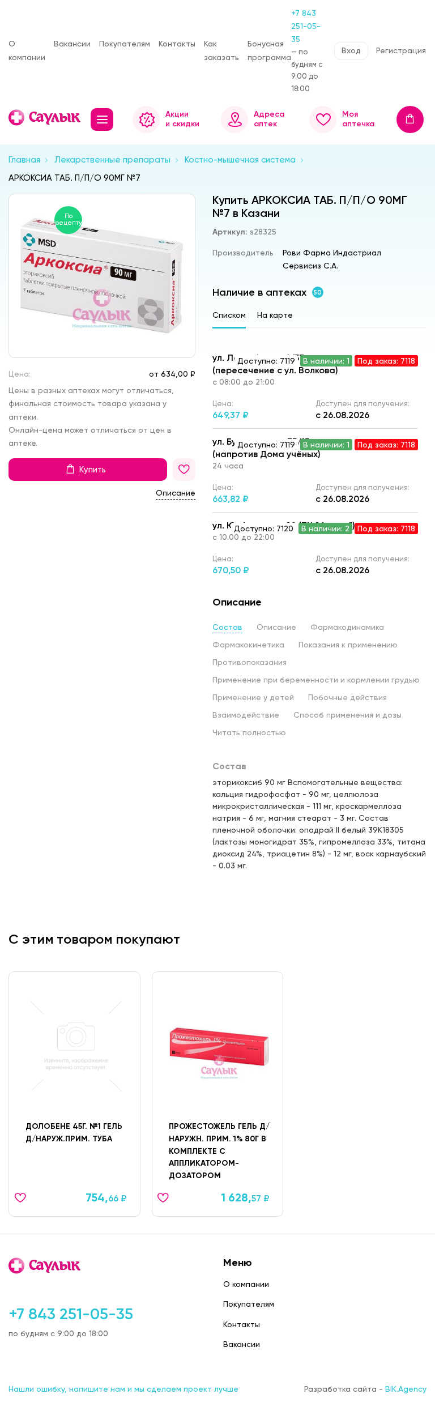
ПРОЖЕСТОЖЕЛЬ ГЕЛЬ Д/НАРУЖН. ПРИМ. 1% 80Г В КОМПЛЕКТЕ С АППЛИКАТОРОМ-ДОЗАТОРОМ (219, 1151)
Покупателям (124, 43)
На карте (275, 314)
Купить (92, 469)
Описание (175, 492)
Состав (227, 627)
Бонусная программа (269, 50)
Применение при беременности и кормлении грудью (316, 679)
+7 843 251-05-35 (306, 26)
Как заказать (221, 50)
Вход (351, 50)
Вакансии (72, 43)
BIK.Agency (406, 1388)
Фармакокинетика (248, 644)
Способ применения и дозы (347, 714)
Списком (229, 314)
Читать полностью (249, 732)
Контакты (177, 43)
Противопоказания (249, 662)
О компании (26, 50)
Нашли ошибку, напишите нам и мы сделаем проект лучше (123, 1388)
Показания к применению (348, 644)
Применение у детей (253, 697)
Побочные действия (347, 697)
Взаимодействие (245, 714)
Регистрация (401, 50)
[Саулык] (45, 117)
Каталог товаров (102, 119)
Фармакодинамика (347, 627)
